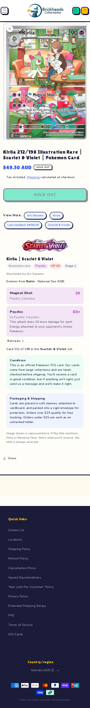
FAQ (11, 615)
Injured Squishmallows (24, 578)
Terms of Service (20, 625)
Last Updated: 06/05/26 (23, 225)
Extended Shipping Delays (27, 606)
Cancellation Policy (22, 568)
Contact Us (16, 530)
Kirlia (56, 215)
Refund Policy (18, 558)
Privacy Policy (18, 596)
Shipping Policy (19, 549)
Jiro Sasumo (35, 215)
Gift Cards (15, 634)
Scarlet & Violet (59, 225)
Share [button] (12, 458)
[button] (4, 10)
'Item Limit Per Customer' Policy (31, 587)
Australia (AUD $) (42, 670)
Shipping (33, 177)
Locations (15, 540)
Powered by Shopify (60, 700)
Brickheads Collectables (39, 700)
